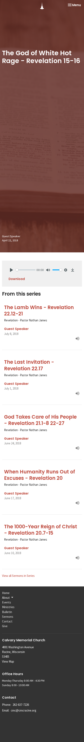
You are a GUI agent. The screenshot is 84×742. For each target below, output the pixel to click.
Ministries (8, 607)
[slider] (25, 270)
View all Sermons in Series (18, 576)
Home (6, 593)
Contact (7, 621)
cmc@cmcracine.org (23, 710)
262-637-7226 (21, 705)
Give (5, 626)
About (6, 598)
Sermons (7, 617)
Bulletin (7, 612)
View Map (8, 661)
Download (17, 279)
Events (6, 602)
